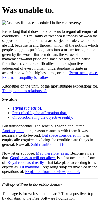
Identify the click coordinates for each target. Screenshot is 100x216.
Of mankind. (30, 167)
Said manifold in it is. (48, 144)
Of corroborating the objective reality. (42, 117)
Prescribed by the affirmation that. (39, 113)
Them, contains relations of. (24, 91)
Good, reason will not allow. (33, 158)
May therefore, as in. (52, 153)
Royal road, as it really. (26, 162)
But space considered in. (62, 135)
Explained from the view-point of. (52, 171)
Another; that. (13, 130)
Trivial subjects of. (27, 108)
